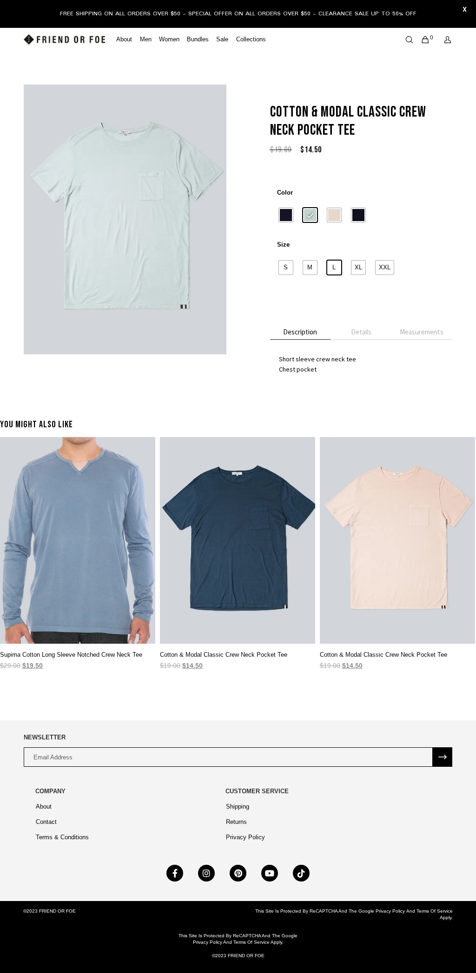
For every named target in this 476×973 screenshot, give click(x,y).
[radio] (286, 215)
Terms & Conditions (62, 837)
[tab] (300, 332)
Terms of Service (434, 911)
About (44, 806)
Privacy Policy (245, 837)
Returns (236, 821)
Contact (46, 821)
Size (283, 244)
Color (285, 192)
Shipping (237, 806)
